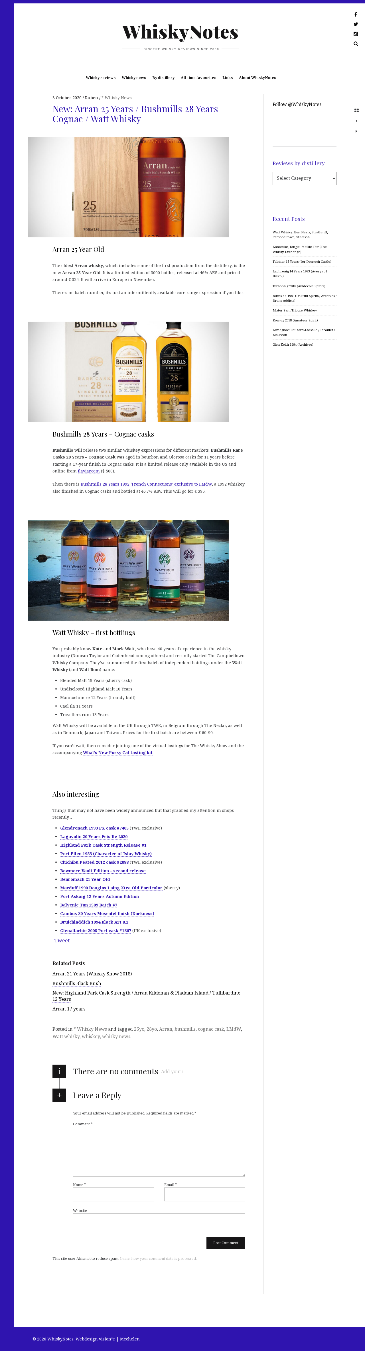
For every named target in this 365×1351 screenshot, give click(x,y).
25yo (139, 1029)
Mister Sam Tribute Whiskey (295, 310)
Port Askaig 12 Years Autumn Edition (99, 896)
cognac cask (211, 1029)
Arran (165, 1029)
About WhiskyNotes (257, 77)
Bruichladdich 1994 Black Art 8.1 (94, 922)
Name (79, 1184)
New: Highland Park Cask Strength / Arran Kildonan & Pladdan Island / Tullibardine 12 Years (146, 996)
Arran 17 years (69, 1009)
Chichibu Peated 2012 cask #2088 (94, 862)
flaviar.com (89, 471)
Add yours (172, 1071)
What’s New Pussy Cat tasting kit (118, 752)
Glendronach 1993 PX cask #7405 (94, 828)
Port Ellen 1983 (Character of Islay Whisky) (106, 853)
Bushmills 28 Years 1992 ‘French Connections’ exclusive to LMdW (146, 484)
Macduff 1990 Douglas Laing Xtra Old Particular (111, 888)
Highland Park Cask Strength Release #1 (103, 845)
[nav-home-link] (356, 111)
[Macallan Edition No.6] (356, 121)
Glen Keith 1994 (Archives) (293, 344)
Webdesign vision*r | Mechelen (108, 1339)
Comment (82, 1123)
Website (80, 1210)
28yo (152, 1029)
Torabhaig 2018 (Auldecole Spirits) (299, 286)
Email (170, 1184)
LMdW (233, 1029)
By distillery (163, 77)
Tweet (62, 940)
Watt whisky (66, 1036)
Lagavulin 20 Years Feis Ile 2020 (93, 836)
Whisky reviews (100, 77)
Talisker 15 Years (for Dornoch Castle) (302, 261)
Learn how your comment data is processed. (158, 1258)
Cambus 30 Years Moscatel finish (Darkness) (107, 913)
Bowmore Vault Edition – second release (103, 870)
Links (227, 77)
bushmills (185, 1029)
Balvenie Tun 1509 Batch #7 (88, 905)
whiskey (91, 1036)
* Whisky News (117, 97)
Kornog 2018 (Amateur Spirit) (295, 320)
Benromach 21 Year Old (85, 879)
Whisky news (134, 77)
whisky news (116, 1036)
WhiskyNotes (180, 31)
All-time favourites (198, 77)
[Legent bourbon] (356, 131)
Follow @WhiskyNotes (297, 104)
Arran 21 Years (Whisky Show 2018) (92, 974)
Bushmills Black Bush (76, 983)
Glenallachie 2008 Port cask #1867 (95, 930)
